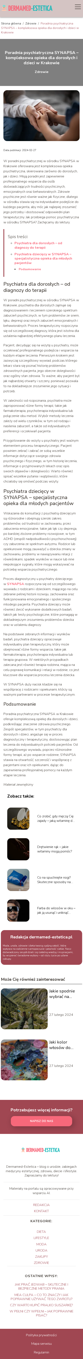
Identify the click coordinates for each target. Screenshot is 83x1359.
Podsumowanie (30, 269)
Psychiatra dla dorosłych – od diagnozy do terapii (38, 245)
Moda (41, 1244)
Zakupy (41, 1256)
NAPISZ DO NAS (41, 1121)
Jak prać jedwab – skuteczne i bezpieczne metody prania (41, 1286)
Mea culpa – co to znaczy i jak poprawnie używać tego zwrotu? (41, 1297)
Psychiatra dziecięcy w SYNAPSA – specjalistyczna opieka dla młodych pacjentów (43, 259)
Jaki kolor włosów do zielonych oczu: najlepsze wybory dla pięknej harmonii (63, 1045)
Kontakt (41, 1211)
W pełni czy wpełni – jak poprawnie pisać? (41, 1313)
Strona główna (11, 23)
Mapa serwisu (41, 1343)
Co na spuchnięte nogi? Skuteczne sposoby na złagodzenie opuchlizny (54, 879)
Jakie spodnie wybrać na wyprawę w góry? (62, 993)
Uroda (41, 1250)
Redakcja (41, 1205)
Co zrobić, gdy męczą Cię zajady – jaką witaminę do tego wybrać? (55, 818)
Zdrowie (31, 23)
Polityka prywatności (41, 1335)
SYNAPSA (15, 584)
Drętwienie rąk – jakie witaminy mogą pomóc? (54, 849)
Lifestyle (41, 1238)
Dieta (41, 1231)
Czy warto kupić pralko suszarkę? (41, 1305)
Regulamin (41, 1352)
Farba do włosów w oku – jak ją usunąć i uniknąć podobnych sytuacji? (56, 910)
